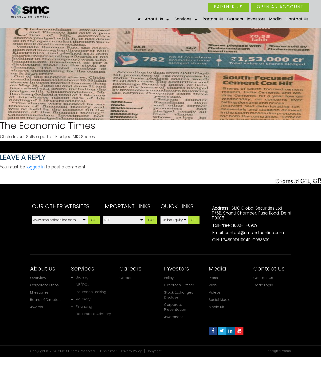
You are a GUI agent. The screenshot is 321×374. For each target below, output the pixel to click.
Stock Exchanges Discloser (178, 295)
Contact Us (263, 277)
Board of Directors (46, 299)
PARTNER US (228, 7)
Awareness (173, 316)
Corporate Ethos (44, 284)
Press (213, 277)
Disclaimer (108, 351)
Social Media (220, 299)
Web (213, 284)
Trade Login (263, 284)
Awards (36, 306)
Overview (38, 277)
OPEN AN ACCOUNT (280, 7)
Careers (126, 277)
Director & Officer (179, 284)
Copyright (153, 351)
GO (94, 219)
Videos (215, 292)
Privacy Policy (131, 351)
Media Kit (216, 306)
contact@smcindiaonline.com (254, 232)
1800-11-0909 (245, 225)
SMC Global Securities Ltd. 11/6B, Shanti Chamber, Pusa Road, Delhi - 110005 (253, 213)
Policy (169, 277)
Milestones (39, 292)
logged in (35, 167)
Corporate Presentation (175, 307)
